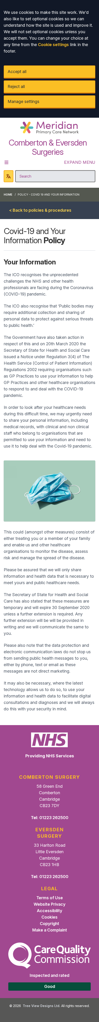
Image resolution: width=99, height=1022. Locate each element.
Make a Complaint (49, 930)
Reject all (16, 86)
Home (8, 194)
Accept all (17, 71)
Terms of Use (49, 897)
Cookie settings (53, 44)
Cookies (49, 917)
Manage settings (23, 101)
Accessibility (49, 910)
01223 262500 (53, 817)
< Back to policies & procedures (40, 210)
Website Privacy (49, 904)
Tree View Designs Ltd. (41, 1006)
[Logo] (49, 127)
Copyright (49, 923)
